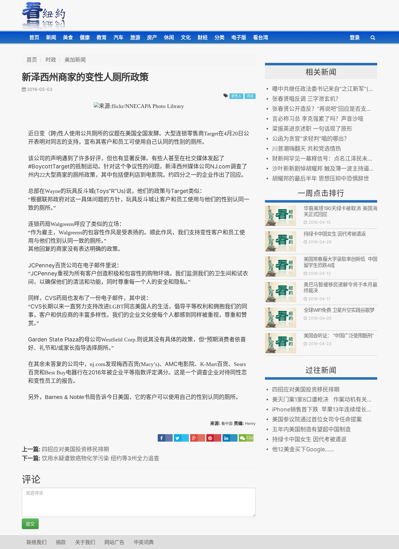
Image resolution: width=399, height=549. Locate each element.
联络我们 (36, 542)
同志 (250, 96)
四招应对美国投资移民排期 (75, 449)
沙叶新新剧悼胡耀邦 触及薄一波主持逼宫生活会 (324, 168)
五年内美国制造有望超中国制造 (311, 429)
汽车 (118, 37)
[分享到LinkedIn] (230, 438)
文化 (186, 37)
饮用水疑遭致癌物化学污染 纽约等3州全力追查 (100, 458)
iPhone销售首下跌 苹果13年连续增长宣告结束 (324, 409)
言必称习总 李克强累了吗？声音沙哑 (317, 118)
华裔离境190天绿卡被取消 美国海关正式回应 (340, 211)
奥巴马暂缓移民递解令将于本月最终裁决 (340, 287)
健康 (85, 37)
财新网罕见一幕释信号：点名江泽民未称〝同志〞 (324, 158)
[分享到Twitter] (181, 438)
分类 (219, 37)
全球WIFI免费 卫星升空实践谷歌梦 (339, 310)
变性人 (236, 96)
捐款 (61, 542)
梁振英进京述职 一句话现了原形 (312, 128)
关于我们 (85, 542)
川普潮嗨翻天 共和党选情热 (306, 148)
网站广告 (114, 542)
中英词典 (144, 542)
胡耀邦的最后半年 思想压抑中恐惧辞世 (320, 178)
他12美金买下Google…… (303, 449)
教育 (102, 37)
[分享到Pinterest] (213, 438)
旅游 (135, 37)
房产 (152, 37)
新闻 (51, 37)
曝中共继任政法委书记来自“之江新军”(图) (324, 89)
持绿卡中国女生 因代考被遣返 (336, 234)
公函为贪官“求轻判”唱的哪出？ (310, 138)
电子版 (238, 37)
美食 (68, 37)
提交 (30, 523)
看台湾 (260, 37)
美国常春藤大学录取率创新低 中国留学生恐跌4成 (340, 262)
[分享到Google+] (197, 438)
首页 (34, 37)
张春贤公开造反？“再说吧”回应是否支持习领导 (324, 109)
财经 (203, 37)
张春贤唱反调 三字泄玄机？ (306, 99)
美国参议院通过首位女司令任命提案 (318, 419)
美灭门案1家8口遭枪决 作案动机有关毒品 (324, 399)
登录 (355, 37)
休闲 (169, 37)
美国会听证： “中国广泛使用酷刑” (338, 335)
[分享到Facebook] (165, 438)
